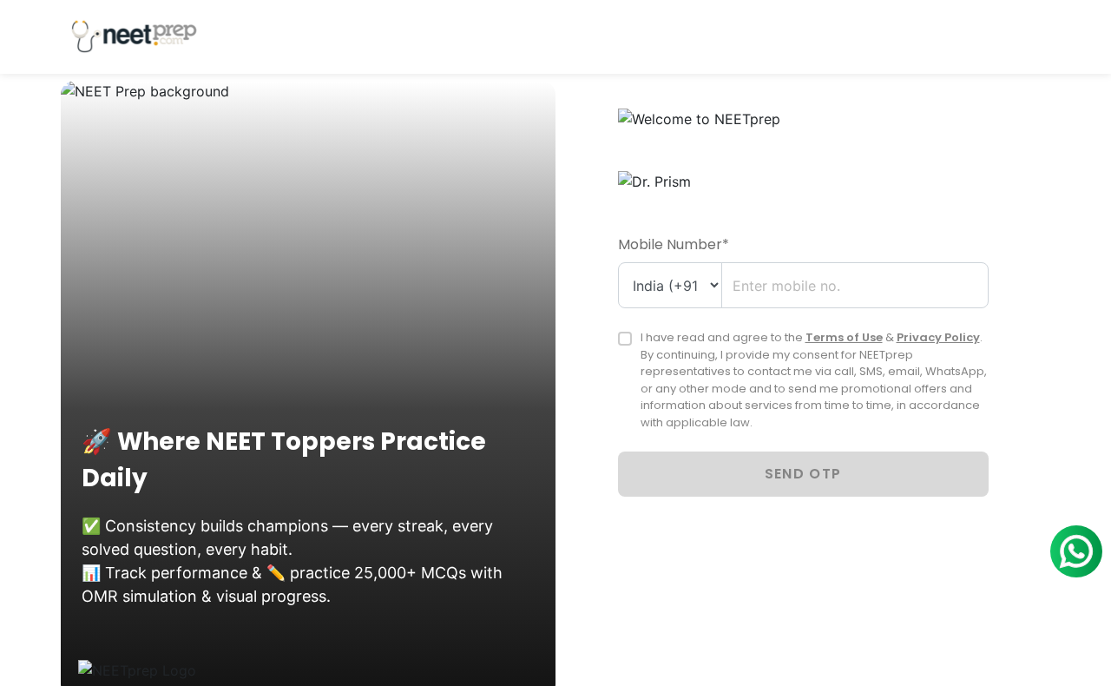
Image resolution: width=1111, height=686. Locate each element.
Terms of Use (844, 337)
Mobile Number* (673, 244)
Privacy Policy (938, 337)
